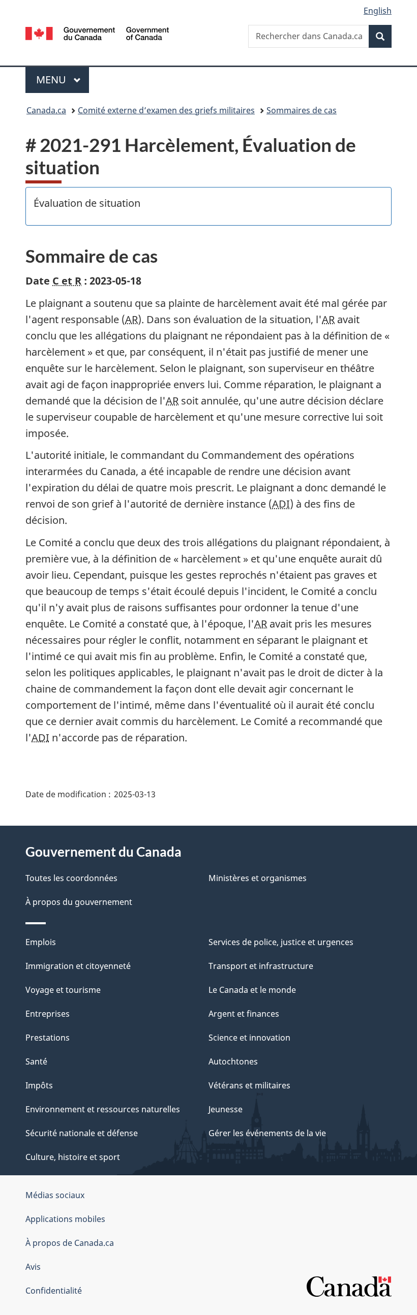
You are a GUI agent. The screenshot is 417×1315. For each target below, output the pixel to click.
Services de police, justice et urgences (280, 942)
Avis (33, 1266)
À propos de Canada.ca (69, 1242)
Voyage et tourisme (63, 989)
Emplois (40, 942)
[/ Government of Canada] (97, 32)
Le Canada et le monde (252, 989)
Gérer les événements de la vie (267, 1133)
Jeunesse (225, 1109)
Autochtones (233, 1061)
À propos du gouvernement (78, 901)
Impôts (39, 1085)
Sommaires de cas (301, 110)
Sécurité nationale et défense (81, 1133)
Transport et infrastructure (260, 966)
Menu (62, 79)
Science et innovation (249, 1037)
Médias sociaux (54, 1195)
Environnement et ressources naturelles (102, 1109)
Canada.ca (46, 110)
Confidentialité (53, 1290)
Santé (36, 1061)
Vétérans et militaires (249, 1085)
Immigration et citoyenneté (78, 966)
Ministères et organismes (257, 878)
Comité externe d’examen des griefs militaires (166, 110)
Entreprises (47, 1013)
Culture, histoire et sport (72, 1157)
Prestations (47, 1037)
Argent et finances (243, 1013)
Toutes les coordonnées (71, 878)
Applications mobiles (65, 1219)
